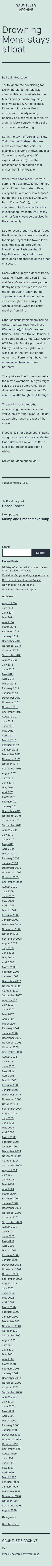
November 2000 (11, 1382)
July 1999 (7, 1458)
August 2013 (9, 659)
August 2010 (9, 829)
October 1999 (10, 1444)
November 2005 (11, 1099)
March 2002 (9, 1307)
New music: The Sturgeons (18, 584)
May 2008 (8, 957)
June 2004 (8, 1179)
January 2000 (10, 1429)
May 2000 (8, 1411)
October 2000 (10, 1387)
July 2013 (7, 664)
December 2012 (11, 697)
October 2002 (10, 1274)
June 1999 (8, 1463)
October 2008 (10, 933)
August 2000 (9, 1396)
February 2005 (10, 1141)
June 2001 (8, 1349)
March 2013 (9, 683)
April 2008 (8, 962)
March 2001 (9, 1363)
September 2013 (11, 655)
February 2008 (10, 971)
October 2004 (10, 1160)
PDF (4, 1547)
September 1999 (11, 1448)
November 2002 (11, 1269)
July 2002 (8, 1288)
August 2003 (9, 1226)
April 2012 (8, 735)
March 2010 (9, 853)
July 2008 (8, 948)
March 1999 (9, 1477)
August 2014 (9, 603)
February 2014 (10, 631)
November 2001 (11, 1326)
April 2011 (7, 792)
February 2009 (10, 915)
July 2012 (7, 721)
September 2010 (11, 825)
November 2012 (11, 702)
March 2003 (9, 1250)
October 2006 (10, 1047)
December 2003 (11, 1207)
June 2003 (8, 1236)
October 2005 (10, 1104)
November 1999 (11, 1439)
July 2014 (7, 608)
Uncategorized (10, 1524)
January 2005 (10, 1146)
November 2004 (11, 1155)
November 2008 (11, 929)
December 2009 (11, 867)
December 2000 (11, 1378)
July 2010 (7, 834)
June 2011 (8, 782)
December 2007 (11, 981)
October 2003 (10, 1217)
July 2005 (8, 1118)
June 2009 (8, 896)
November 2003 (11, 1212)
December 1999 (11, 1434)
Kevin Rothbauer (17, 77)
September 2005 (12, 1108)
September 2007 (12, 995)
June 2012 (8, 726)
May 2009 (8, 900)
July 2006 (8, 1061)
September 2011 (11, 768)
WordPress (32, 1553)
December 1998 (11, 1491)
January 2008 (10, 976)
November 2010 (11, 815)
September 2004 (12, 1165)
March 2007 (9, 1023)
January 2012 (10, 749)
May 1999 (7, 1467)
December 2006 (11, 1037)
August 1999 (9, 1453)
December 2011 (11, 754)
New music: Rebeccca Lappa (19, 589)
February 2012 (10, 744)
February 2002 (10, 1311)
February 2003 (10, 1255)
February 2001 (10, 1368)
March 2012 (9, 740)
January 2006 (10, 1089)
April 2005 (8, 1132)
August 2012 (9, 716)
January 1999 (10, 1486)
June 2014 (8, 612)
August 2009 (9, 886)
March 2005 (9, 1137)
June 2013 (8, 669)
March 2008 (9, 967)
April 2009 (8, 905)
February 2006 (10, 1085)
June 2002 (8, 1293)
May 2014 (8, 617)
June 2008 (8, 952)
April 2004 (8, 1189)
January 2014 (10, 636)
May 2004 (8, 1184)
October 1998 (10, 1500)
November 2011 (11, 759)
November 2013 (11, 645)
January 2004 (10, 1203)
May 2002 (8, 1297)
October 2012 (10, 707)
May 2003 (8, 1241)
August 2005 (9, 1113)
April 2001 (8, 1359)
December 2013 (11, 641)
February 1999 (10, 1481)
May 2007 (8, 1014)
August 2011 (9, 773)
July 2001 (7, 1345)
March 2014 (9, 626)
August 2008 (9, 943)
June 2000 (8, 1406)
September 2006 (12, 1052)
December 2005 (11, 1094)
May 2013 (7, 674)
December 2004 (11, 1151)
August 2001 (9, 1340)
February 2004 (10, 1198)
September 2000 (12, 1392)
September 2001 (11, 1335)
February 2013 (10, 688)
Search (6, 546)
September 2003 (12, 1222)
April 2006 (8, 1075)
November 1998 (11, 1496)
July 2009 (8, 891)
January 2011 (9, 806)
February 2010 (10, 858)
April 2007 (8, 1019)
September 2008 (12, 938)
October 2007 (10, 990)
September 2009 (12, 881)
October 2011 (10, 763)
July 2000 (8, 1401)
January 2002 (10, 1316)
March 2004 (9, 1193)
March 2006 (9, 1080)
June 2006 (8, 1066)
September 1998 (11, 1505)
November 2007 (11, 985)
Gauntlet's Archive (20, 1541)
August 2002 (9, 1283)
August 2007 (9, 1000)
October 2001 (10, 1330)
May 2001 (7, 1354)
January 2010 (10, 863)
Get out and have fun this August (21, 580)
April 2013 (8, 678)
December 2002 (11, 1264)
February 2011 (10, 801)
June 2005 (8, 1122)
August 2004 (9, 1170)
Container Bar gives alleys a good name (25, 575)
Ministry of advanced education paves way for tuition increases (24, 569)
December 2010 (11, 811)
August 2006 (9, 1056)
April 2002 (8, 1302)
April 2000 (8, 1415)
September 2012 (11, 711)
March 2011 (9, 796)
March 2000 (9, 1420)
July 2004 (8, 1174)
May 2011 (7, 787)
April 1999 (8, 1472)
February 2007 (10, 1028)
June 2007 (8, 1009)
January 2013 (10, 693)
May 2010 (7, 844)
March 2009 (9, 910)
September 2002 (12, 1278)
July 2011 (7, 778)
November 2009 (11, 872)
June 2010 (8, 839)
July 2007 (7, 1004)
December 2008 (11, 924)
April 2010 (8, 848)
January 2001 (10, 1373)
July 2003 (8, 1231)
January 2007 (10, 1033)
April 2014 (8, 622)
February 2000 (10, 1425)
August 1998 (9, 1510)
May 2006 (8, 1070)
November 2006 (11, 1042)
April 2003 (8, 1245)
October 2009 (10, 877)
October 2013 (10, 650)
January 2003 (10, 1259)
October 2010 (10, 820)
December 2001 (11, 1321)
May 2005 (8, 1127)
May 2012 (7, 730)
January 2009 (10, 919)
